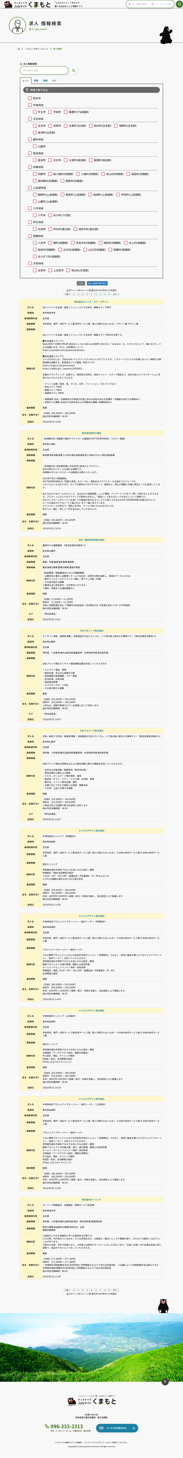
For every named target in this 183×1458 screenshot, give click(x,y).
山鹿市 (42, 146)
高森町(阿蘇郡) (140, 174)
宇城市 (57, 112)
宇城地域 (38, 105)
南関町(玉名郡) (128, 125)
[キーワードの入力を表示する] (152, 4)
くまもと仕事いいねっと (36, 48)
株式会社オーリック (91, 1199)
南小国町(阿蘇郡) (63, 174)
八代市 (42, 215)
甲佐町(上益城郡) (131, 194)
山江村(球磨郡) (97, 249)
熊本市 (37, 98)
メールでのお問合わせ (116, 1428)
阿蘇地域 (38, 167)
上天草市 (58, 270)
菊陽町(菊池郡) (102, 160)
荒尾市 (57, 125)
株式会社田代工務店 (91, 432)
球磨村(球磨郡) (122, 249)
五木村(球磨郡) (71, 249)
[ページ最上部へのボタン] (165, 1381)
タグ (54, 80)
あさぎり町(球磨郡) (49, 256)
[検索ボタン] (179, 4)
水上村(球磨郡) (137, 243)
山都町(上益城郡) (48, 201)
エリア (25, 80)
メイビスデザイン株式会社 (91, 830)
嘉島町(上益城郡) (76, 194)
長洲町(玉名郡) (46, 132)
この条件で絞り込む (98, 283)
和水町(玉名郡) (102, 125)
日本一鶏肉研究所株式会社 (91, 539)
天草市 (42, 270)
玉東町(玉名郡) (77, 125)
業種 (36, 80)
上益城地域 (39, 187)
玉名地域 (38, 119)
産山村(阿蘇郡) (115, 174)
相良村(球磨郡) (46, 249)
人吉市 (42, 243)
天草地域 (38, 263)
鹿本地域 (38, 139)
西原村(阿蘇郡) (74, 181)
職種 (45, 80)
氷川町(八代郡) (62, 215)
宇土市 (42, 112)
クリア (80, 283)
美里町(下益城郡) (79, 112)
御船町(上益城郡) (48, 194)
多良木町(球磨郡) (86, 243)
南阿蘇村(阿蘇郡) (48, 181)
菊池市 (42, 160)
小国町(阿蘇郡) (90, 174)
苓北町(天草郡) (80, 270)
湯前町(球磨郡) (112, 243)
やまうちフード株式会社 (91, 630)
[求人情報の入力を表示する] (129, 4)
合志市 (57, 160)
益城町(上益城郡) (103, 194)
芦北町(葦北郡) (62, 229)
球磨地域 (38, 236)
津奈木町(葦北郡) (88, 229)
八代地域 (38, 208)
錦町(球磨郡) (60, 243)
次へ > (116, 294)
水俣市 (42, 229)
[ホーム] (18, 48)
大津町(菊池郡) (77, 160)
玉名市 (42, 125)
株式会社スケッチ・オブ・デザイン (91, 301)
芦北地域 (38, 222)
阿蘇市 (42, 174)
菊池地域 (38, 153)
